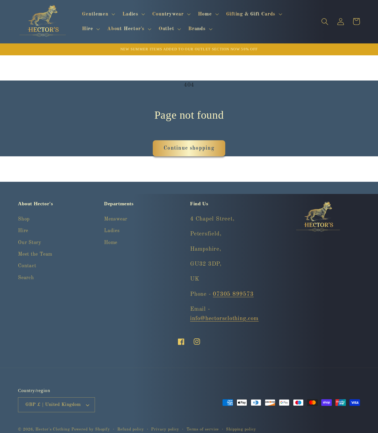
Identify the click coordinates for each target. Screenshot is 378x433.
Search (26, 277)
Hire (23, 230)
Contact (27, 265)
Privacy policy (165, 429)
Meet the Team (35, 253)
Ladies (112, 230)
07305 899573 (233, 294)
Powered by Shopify (90, 429)
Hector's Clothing (53, 429)
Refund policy (130, 429)
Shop (24, 218)
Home (110, 242)
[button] (98, 14)
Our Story (30, 242)
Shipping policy (241, 429)
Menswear (115, 218)
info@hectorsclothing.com (224, 318)
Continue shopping (189, 148)
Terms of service (203, 429)
